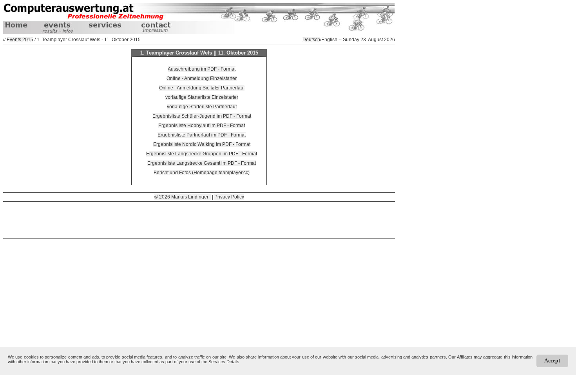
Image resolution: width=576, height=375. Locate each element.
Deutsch (311, 39)
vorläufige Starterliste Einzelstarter (201, 97)
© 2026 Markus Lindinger (182, 197)
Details (232, 361)
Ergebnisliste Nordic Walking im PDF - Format (201, 144)
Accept (552, 361)
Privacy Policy (229, 197)
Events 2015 (20, 39)
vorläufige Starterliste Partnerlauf (202, 106)
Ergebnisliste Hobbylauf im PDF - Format (201, 125)
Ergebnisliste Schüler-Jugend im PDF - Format (201, 116)
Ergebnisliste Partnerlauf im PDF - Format (202, 135)
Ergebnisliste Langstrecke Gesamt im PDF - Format (201, 163)
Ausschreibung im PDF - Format (201, 69)
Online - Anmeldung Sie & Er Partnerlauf (202, 88)
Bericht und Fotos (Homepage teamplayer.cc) (202, 172)
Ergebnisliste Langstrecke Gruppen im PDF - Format (201, 154)
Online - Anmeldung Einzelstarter (202, 78)
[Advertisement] (199, 219)
